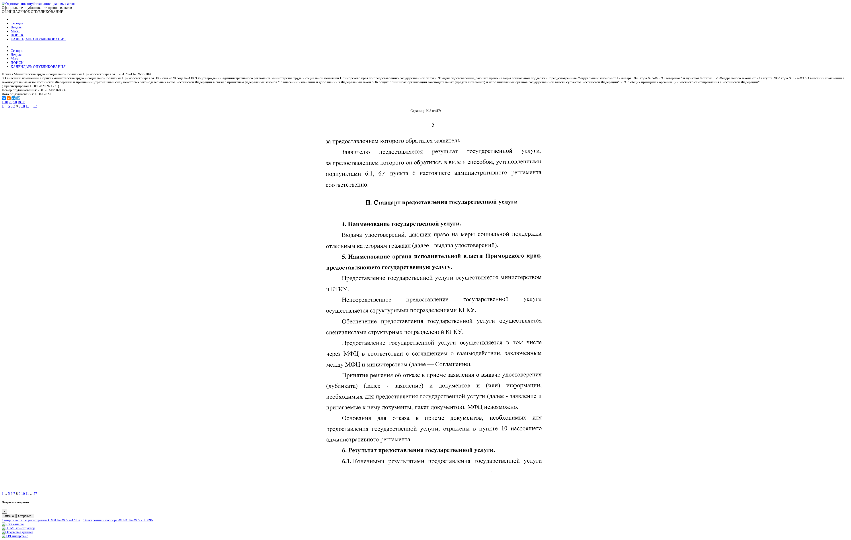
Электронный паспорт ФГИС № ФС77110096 (118, 520)
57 (35, 106)
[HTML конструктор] (18, 528)
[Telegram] (18, 98)
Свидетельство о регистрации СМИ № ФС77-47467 (41, 520)
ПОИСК (17, 35)
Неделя (16, 27)
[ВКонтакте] (4, 98)
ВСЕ (21, 102)
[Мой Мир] (14, 98)
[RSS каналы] (13, 524)
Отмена (9, 516)
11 (27, 106)
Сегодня (17, 23)
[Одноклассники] (9, 98)
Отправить (25, 516)
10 (6, 102)
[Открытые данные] (17, 532)
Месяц (15, 31)
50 (15, 102)
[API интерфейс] (15, 536)
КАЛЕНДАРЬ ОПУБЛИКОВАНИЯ (38, 39)
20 (10, 102)
